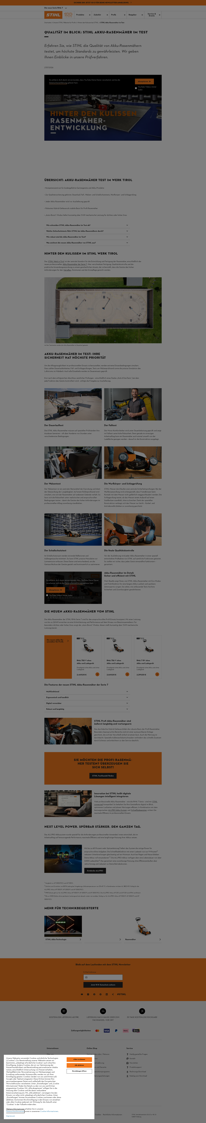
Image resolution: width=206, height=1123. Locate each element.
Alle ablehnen (79, 1065)
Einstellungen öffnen (79, 1071)
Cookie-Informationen (49, 1111)
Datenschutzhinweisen (15, 1111)
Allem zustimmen (79, 1059)
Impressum (10, 1116)
